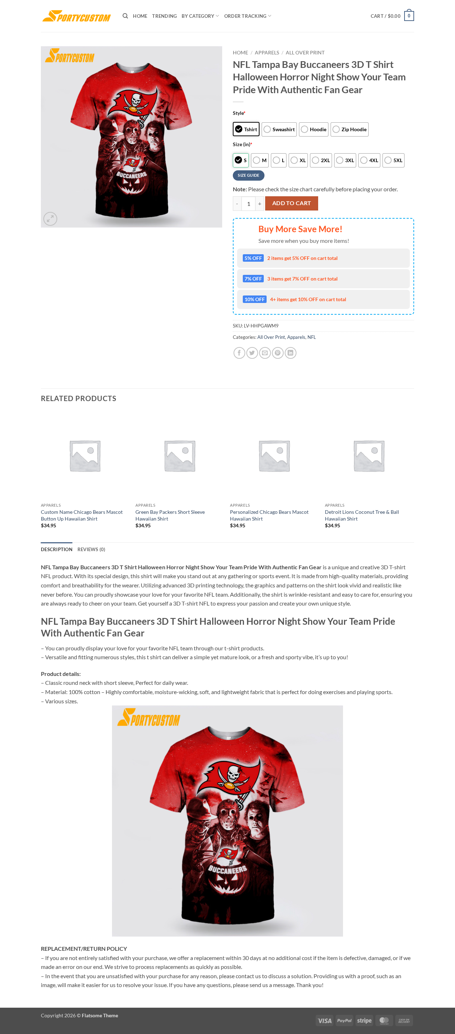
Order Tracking (245, 16)
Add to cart (291, 203)
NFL (311, 337)
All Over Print (305, 52)
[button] (392, 16)
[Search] (125, 16)
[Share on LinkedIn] (290, 353)
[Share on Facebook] (239, 353)
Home (140, 16)
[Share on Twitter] (252, 353)
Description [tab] (57, 549)
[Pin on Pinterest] (278, 353)
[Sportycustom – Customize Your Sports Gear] (76, 16)
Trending (164, 16)
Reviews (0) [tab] (91, 549)
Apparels (267, 52)
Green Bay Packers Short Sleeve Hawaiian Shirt (170, 515)
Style (239, 113)
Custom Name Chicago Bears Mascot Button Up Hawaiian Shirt (82, 515)
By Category (198, 16)
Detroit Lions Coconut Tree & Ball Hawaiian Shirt (362, 515)
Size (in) (242, 144)
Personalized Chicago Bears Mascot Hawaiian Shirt (269, 515)
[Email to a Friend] (265, 353)
